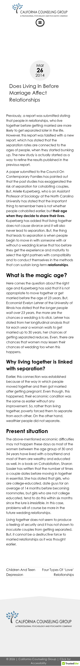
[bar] (40, 22)
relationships (28, 539)
